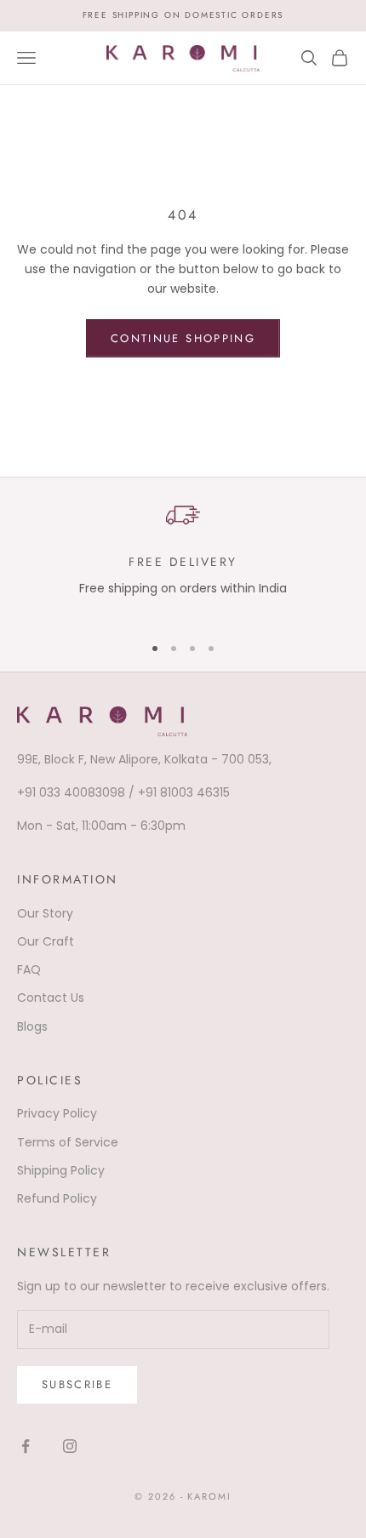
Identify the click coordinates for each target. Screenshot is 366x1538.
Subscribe (77, 1384)
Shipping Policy (61, 1170)
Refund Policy (57, 1198)
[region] (183, 558)
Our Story (45, 913)
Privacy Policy (57, 1113)
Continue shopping (183, 338)
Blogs (32, 1026)
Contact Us (50, 997)
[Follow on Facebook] (25, 1446)
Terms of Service (67, 1142)
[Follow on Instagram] (69, 1446)
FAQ (29, 969)
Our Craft (45, 941)
